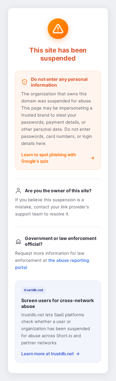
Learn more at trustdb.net (47, 353)
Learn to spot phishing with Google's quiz (48, 158)
